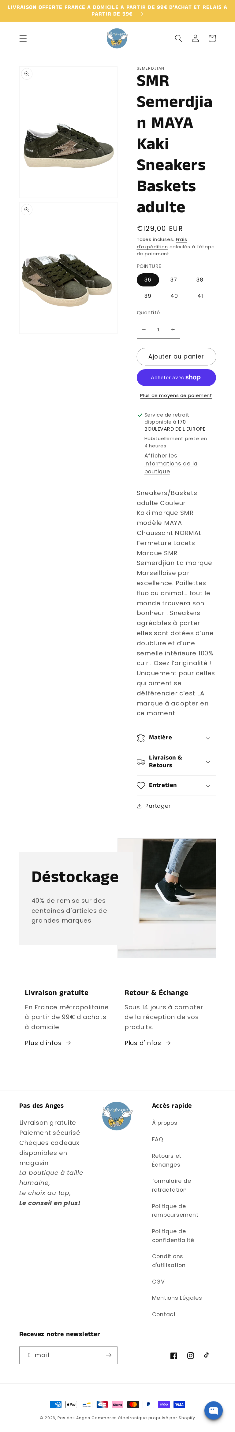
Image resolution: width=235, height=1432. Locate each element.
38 (200, 279)
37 (173, 279)
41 (200, 296)
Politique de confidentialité (173, 1236)
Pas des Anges (74, 1417)
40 (174, 296)
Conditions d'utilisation (169, 1261)
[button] (23, 38)
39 (148, 296)
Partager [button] (157, 806)
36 (148, 279)
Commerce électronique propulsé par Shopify (143, 1417)
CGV (158, 1281)
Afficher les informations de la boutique (171, 463)
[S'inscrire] (108, 1355)
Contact (164, 1314)
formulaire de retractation (171, 1185)
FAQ (157, 1139)
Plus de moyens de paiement (176, 395)
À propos (164, 1123)
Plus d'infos (43, 1043)
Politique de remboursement (175, 1211)
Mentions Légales (177, 1298)
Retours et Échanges (167, 1160)
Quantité (148, 312)
